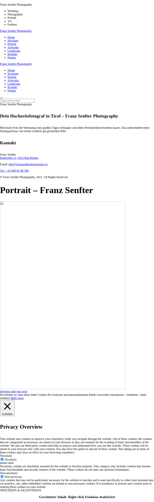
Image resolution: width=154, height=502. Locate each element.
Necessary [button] (6, 455)
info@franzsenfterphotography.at (28, 164)
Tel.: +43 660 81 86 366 (14, 170)
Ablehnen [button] (132, 394)
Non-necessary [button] (9, 473)
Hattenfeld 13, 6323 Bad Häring (19, 158)
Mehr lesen (17, 398)
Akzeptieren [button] (116, 394)
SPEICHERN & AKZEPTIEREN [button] (20, 490)
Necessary (11, 459)
